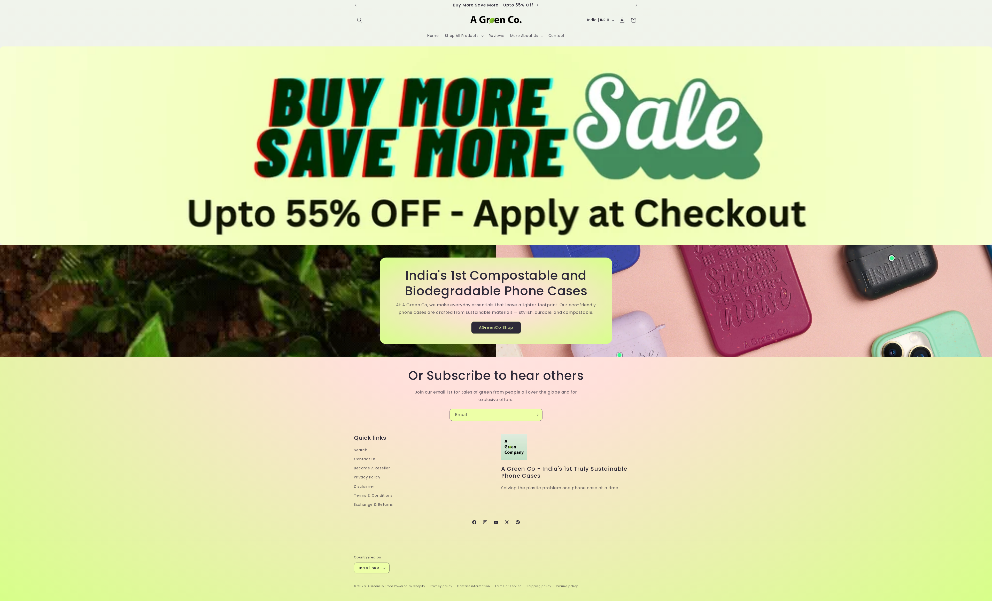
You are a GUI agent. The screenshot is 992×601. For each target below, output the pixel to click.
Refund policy (567, 586)
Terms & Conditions (373, 495)
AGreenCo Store (380, 586)
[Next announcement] (636, 5)
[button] (359, 20)
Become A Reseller (372, 468)
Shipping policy (538, 586)
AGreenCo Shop (496, 327)
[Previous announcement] (355, 5)
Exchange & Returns (373, 504)
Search (361, 450)
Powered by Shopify (409, 586)
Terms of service (508, 586)
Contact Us (365, 459)
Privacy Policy (367, 477)
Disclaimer (364, 486)
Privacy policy (441, 586)
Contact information (473, 586)
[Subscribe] (536, 415)
